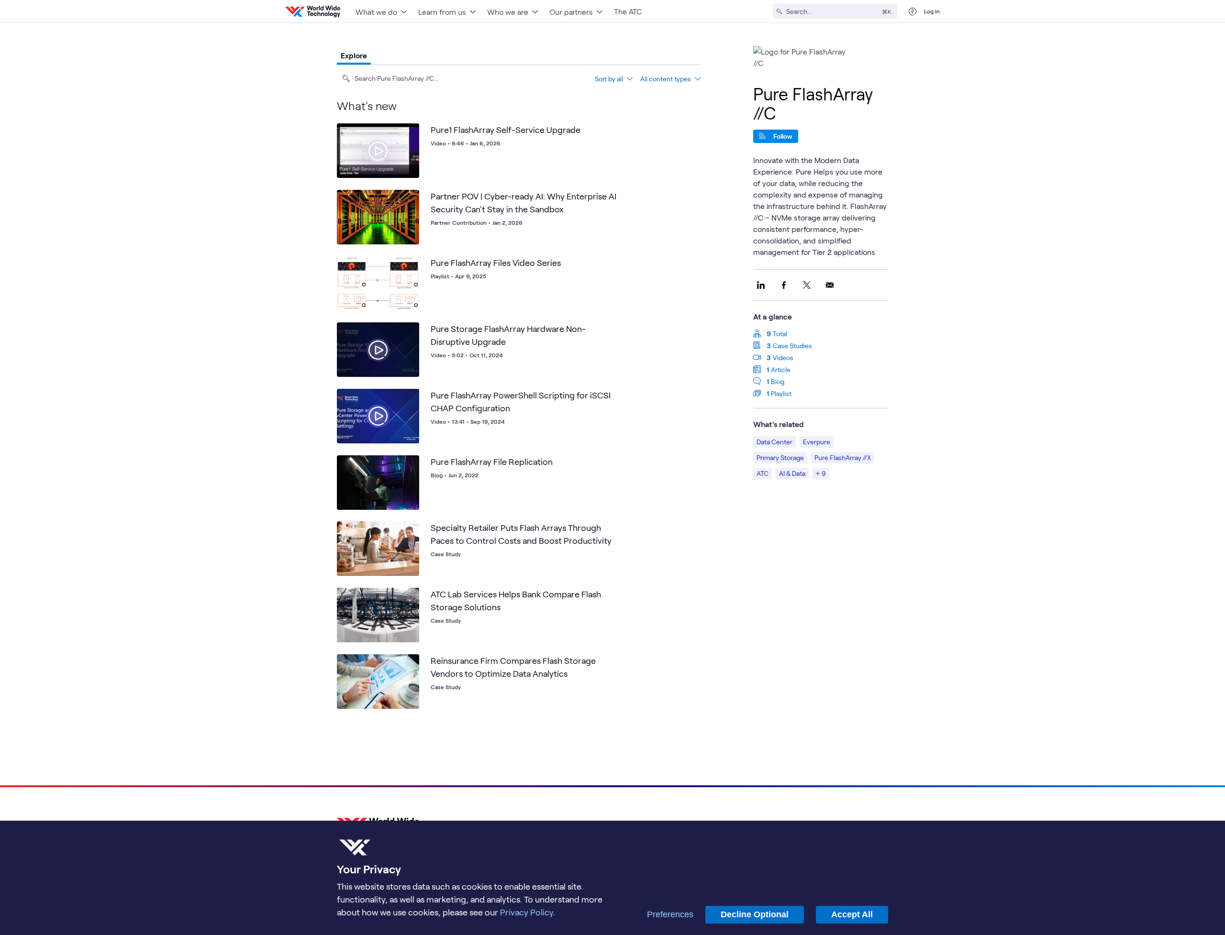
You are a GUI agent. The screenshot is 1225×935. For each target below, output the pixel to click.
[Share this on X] (807, 285)
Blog (777, 381)
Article (781, 369)
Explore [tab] (354, 55)
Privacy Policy (526, 912)
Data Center (774, 442)
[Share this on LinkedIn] (761, 285)
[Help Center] (912, 11)
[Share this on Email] (830, 285)
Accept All (852, 914)
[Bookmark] (409, 133)
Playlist (781, 393)
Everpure (816, 442)
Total (780, 334)
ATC (762, 473)
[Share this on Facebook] (784, 285)
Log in (932, 11)
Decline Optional (755, 914)
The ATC (628, 11)
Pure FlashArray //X (842, 457)
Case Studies (792, 345)
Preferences (670, 914)
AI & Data (792, 473)
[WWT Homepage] (312, 11)
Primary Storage (780, 457)
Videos (783, 357)
